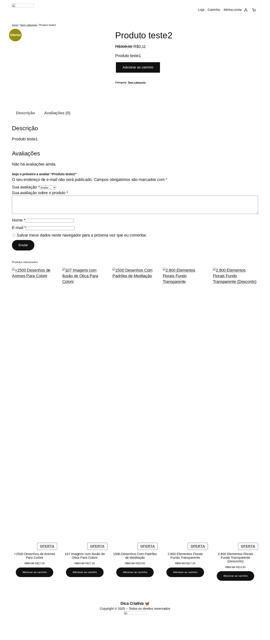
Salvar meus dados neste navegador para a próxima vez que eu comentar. (82, 235)
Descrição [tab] (25, 113)
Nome (18, 220)
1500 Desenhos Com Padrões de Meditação (135, 555)
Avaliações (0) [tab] (57, 113)
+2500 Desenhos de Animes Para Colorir (34, 555)
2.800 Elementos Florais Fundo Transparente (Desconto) (235, 557)
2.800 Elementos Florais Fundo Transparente (185, 555)
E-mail (19, 227)
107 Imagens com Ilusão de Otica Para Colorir (85, 555)
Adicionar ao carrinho (138, 67)
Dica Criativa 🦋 (135, 603)
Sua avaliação (26, 187)
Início (15, 24)
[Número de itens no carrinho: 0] (254, 10)
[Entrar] (246, 10)
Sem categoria (28, 24)
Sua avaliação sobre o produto (40, 192)
